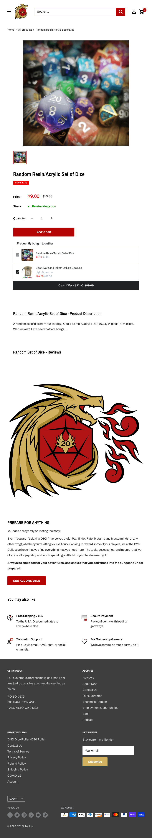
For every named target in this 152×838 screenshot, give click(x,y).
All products (25, 29)
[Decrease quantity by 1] (32, 218)
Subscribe (95, 761)
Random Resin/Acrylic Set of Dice (55, 253)
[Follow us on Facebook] (10, 815)
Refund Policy (16, 763)
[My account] (134, 12)
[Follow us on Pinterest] (31, 815)
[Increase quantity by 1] (51, 218)
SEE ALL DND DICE (26, 580)
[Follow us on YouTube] (38, 815)
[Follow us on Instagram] (24, 815)
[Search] (120, 12)
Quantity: (19, 218)
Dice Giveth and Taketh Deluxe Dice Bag (59, 268)
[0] (141, 11)
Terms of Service (18, 751)
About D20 (89, 683)
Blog (85, 713)
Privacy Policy (16, 757)
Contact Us (89, 689)
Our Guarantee (92, 695)
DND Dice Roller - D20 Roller (26, 739)
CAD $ (13, 798)
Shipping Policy (17, 769)
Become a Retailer (94, 701)
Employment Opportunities (100, 707)
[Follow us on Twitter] (17, 815)
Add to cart (44, 232)
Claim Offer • (76, 285)
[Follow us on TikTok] (45, 815)
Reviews (88, 677)
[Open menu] (9, 11)
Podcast (87, 719)
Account (12, 781)
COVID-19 (14, 775)
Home (10, 29)
